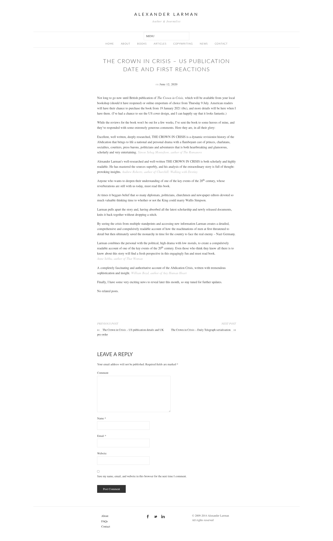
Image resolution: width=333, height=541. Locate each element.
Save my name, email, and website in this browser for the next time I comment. (142, 476)
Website (101, 453)
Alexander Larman (166, 14)
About (104, 516)
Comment (102, 373)
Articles (160, 44)
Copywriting (183, 44)
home (109, 44)
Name (101, 418)
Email (101, 436)
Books (142, 44)
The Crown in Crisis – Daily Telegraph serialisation (203, 330)
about (125, 44)
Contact (221, 44)
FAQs (104, 521)
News (204, 44)
